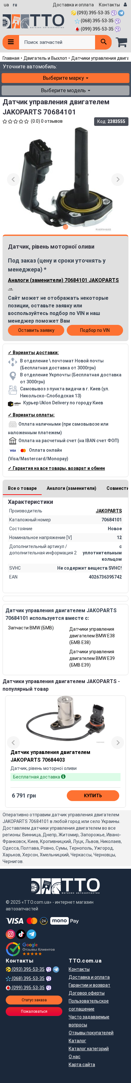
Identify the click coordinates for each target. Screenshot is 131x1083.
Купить (93, 795)
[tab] (65, 227)
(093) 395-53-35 (93, 12)
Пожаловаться (34, 1011)
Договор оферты (87, 993)
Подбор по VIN (95, 330)
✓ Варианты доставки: (33, 352)
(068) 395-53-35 (97, 20)
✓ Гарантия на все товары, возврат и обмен (56, 468)
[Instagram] (10, 934)
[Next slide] (117, 179)
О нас (74, 1056)
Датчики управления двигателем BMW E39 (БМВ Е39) (92, 658)
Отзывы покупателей (91, 1032)
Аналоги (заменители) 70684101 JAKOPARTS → (63, 284)
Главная (11, 58)
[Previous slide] (13, 179)
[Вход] (125, 5)
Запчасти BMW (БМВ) (31, 627)
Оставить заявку (36, 330)
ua (6, 4)
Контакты (109, 4)
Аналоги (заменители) (71, 488)
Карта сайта (82, 1064)
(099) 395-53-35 (97, 28)
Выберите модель (64, 90)
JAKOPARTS (109, 510)
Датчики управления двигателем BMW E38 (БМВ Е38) (92, 636)
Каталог (77, 1040)
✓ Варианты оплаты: (31, 414)
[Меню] (11, 42)
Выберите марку (64, 78)
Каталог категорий (89, 1048)
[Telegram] (31, 934)
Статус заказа (34, 1000)
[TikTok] (21, 934)
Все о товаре (22, 488)
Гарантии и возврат (89, 985)
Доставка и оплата (73, 4)
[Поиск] (103, 42)
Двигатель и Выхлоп (45, 58)
